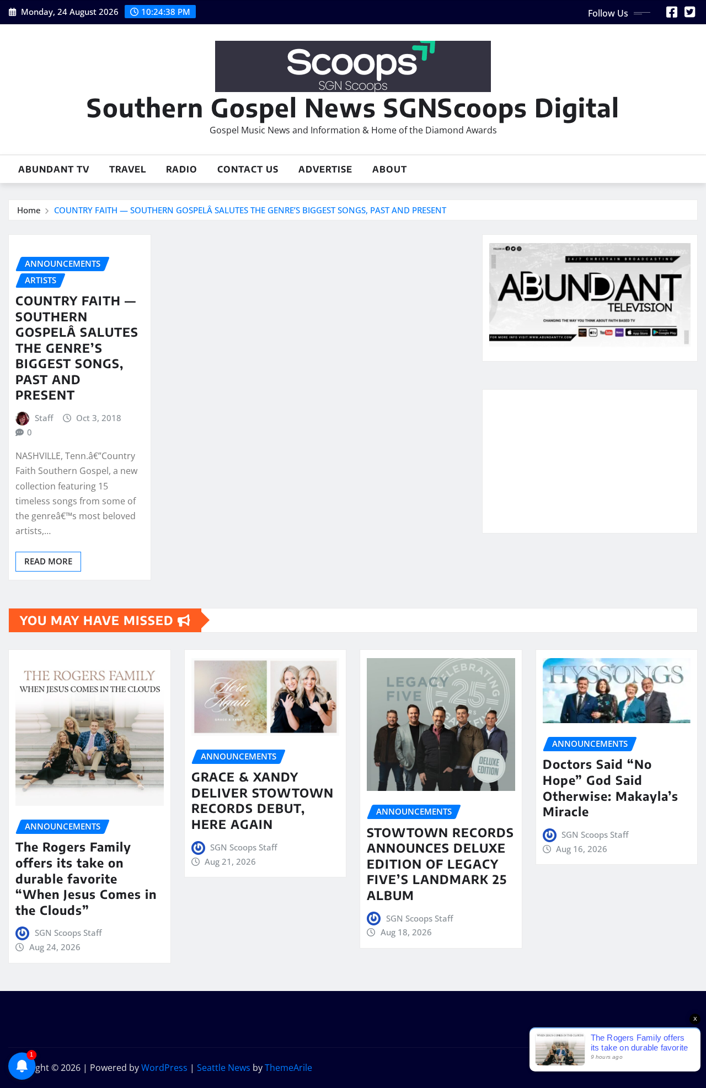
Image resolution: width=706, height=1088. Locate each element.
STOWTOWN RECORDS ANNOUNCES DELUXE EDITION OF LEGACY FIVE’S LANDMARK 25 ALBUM (440, 864)
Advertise (325, 169)
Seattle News (223, 1068)
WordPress (164, 1068)
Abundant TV (53, 169)
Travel (127, 169)
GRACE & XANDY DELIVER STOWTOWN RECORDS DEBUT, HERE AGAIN (262, 800)
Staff (44, 417)
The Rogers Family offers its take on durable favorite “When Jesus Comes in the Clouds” (86, 878)
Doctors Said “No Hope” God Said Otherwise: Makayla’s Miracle (610, 787)
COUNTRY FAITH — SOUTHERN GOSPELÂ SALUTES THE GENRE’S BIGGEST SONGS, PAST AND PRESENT (250, 210)
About (389, 169)
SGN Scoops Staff (68, 932)
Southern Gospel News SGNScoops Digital (353, 107)
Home (29, 210)
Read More (48, 561)
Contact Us (248, 169)
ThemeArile (288, 1068)
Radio (181, 169)
